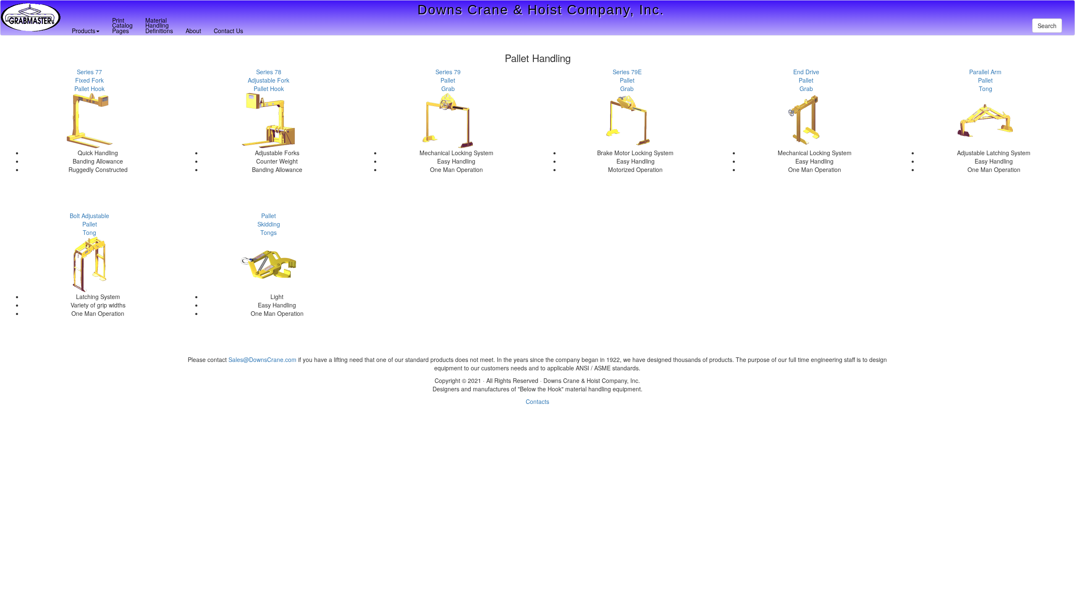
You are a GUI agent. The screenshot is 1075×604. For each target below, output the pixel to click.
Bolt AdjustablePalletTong (89, 224)
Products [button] (83, 30)
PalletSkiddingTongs (268, 224)
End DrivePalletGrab (806, 80)
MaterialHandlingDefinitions (159, 25)
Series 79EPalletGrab (627, 80)
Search (1047, 25)
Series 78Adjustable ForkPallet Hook (268, 80)
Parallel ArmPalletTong (985, 80)
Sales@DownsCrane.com (262, 359)
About (193, 30)
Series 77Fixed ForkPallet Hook (89, 80)
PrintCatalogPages (122, 25)
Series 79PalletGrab (448, 80)
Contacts (537, 401)
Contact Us (228, 30)
